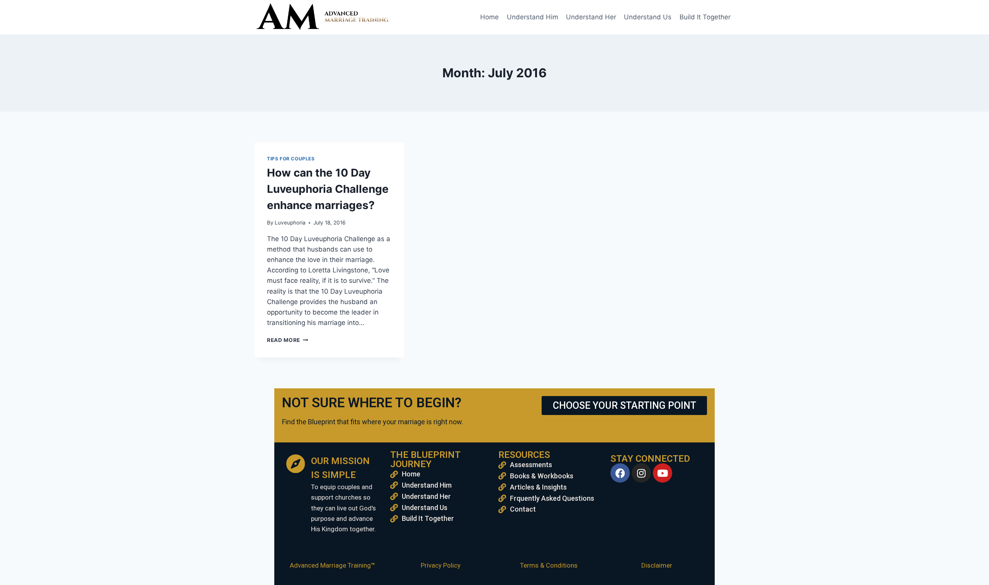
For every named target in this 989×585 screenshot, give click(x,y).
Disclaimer (656, 565)
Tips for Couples (291, 159)
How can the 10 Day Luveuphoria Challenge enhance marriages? (328, 189)
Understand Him (532, 17)
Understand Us (647, 17)
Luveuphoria (290, 222)
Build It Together (705, 17)
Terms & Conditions (549, 565)
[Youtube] (662, 473)
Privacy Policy (441, 565)
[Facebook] (620, 473)
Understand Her (591, 17)
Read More (287, 340)
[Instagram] (641, 473)
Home (489, 17)
